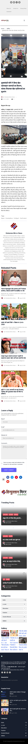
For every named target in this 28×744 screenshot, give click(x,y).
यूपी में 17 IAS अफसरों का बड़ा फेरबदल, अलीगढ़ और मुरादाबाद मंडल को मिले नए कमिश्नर (12, 392)
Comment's (4, 443)
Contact (15, 8)
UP (4, 373)
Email (3, 427)
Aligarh (3, 218)
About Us (9, 8)
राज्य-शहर (11, 514)
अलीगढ (8, 28)
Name (3, 419)
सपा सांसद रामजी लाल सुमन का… (12, 540)
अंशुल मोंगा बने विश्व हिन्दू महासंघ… (12, 518)
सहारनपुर (16, 514)
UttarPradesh (23, 218)
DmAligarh (16, 218)
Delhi (4, 339)
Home (2, 28)
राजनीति (10, 536)
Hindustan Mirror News (9, 97)
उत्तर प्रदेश (13, 373)
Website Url (4, 435)
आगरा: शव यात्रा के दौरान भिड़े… (12, 561)
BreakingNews (9, 218)
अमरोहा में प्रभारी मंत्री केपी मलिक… (13, 583)
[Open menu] (24, 20)
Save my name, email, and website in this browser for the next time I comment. (14, 463)
